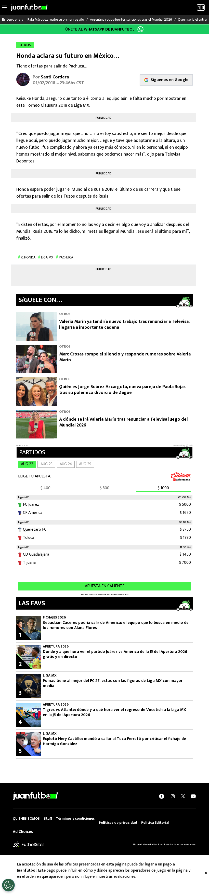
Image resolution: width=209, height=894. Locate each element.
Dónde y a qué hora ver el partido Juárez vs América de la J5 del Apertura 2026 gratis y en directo (115, 654)
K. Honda (28, 257)
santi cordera (55, 77)
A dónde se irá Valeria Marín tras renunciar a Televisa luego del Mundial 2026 (123, 422)
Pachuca (66, 257)
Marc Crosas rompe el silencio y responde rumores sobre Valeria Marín (125, 357)
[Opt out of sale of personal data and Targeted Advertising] (8, 885)
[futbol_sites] (28, 844)
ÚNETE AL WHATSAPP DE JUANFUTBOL (100, 29)
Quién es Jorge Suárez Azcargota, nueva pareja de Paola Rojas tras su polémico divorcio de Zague (122, 389)
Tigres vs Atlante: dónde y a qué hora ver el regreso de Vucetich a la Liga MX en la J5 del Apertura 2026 (114, 712)
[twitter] (183, 796)
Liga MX (47, 257)
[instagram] (173, 796)
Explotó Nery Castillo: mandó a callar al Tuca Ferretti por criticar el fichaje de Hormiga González (114, 741)
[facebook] (162, 796)
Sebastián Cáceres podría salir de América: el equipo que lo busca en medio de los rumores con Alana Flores (116, 625)
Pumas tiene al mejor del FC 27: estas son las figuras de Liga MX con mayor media (112, 683)
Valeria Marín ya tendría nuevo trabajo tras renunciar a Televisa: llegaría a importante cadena (124, 324)
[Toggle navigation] (4, 7)
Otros (65, 314)
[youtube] (193, 796)
